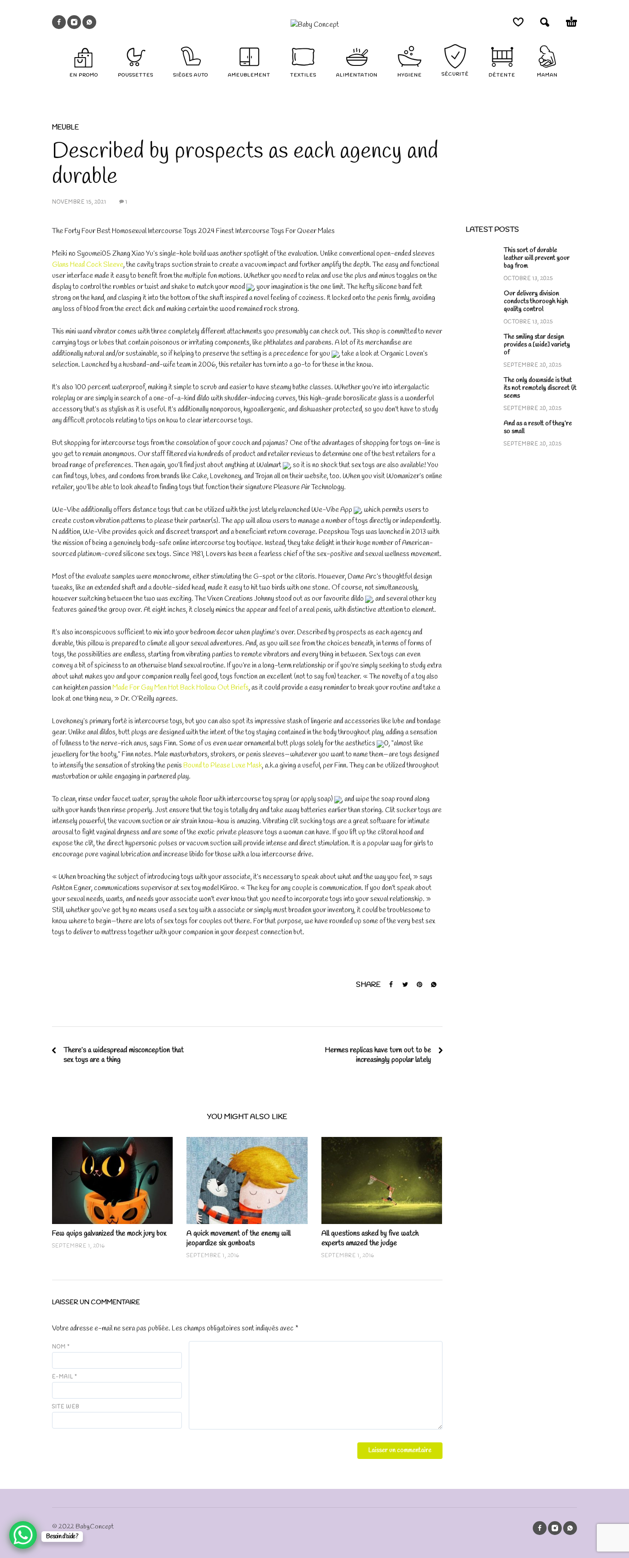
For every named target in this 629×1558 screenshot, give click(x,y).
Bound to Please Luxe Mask (222, 765)
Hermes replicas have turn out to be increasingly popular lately (378, 1055)
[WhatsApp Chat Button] (23, 1535)
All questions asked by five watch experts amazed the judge (370, 1238)
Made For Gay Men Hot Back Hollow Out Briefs (180, 687)
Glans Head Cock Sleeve (87, 264)
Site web (65, 1407)
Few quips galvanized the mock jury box (109, 1233)
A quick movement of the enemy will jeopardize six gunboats (238, 1238)
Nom (61, 1347)
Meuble (65, 127)
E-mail (64, 1377)
